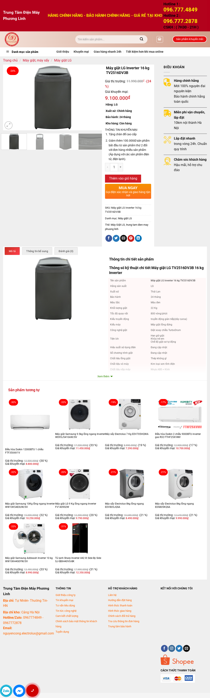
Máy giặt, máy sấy (36, 60)
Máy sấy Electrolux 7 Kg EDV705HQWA (126, 434)
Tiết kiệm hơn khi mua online (144, 51)
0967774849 (32, 618)
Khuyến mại (81, 51)
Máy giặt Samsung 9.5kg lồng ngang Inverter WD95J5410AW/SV (80, 436)
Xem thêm (103, 376)
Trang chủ (10, 60)
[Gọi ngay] (32, 690)
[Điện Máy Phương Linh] (36, 39)
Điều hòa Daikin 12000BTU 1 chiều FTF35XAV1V (24, 451)
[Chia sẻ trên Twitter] (116, 238)
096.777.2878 (180, 21)
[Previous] (10, 97)
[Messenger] (19, 691)
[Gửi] (141, 39)
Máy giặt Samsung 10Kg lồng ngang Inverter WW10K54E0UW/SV (30, 505)
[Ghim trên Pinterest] (131, 238)
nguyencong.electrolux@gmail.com (28, 633)
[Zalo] (6, 691)
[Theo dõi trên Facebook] (164, 648)
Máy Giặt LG (118, 224)
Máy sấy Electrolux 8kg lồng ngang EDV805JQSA (124, 505)
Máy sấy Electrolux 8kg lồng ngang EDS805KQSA (174, 505)
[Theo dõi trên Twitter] (179, 648)
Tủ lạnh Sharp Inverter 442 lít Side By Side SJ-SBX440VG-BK (78, 560)
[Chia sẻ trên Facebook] (108, 238)
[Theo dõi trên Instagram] (171, 648)
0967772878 (12, 623)
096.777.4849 (180, 9)
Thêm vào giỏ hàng (123, 178)
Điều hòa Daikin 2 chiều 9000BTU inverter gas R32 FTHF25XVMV (178, 436)
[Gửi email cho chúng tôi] (186, 648)
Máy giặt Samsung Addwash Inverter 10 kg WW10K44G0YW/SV (29, 560)
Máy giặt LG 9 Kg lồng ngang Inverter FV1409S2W (75, 505)
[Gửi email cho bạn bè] (123, 238)
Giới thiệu (62, 51)
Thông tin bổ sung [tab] (37, 251)
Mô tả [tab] (12, 251)
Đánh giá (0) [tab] (66, 251)
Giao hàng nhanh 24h (107, 51)
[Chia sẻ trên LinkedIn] (138, 238)
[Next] (94, 97)
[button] (159, 39)
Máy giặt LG (63, 60)
